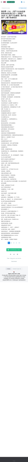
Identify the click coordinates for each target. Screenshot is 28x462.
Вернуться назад (6, 8)
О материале (14, 261)
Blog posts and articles (15, 258)
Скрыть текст (23, 8)
